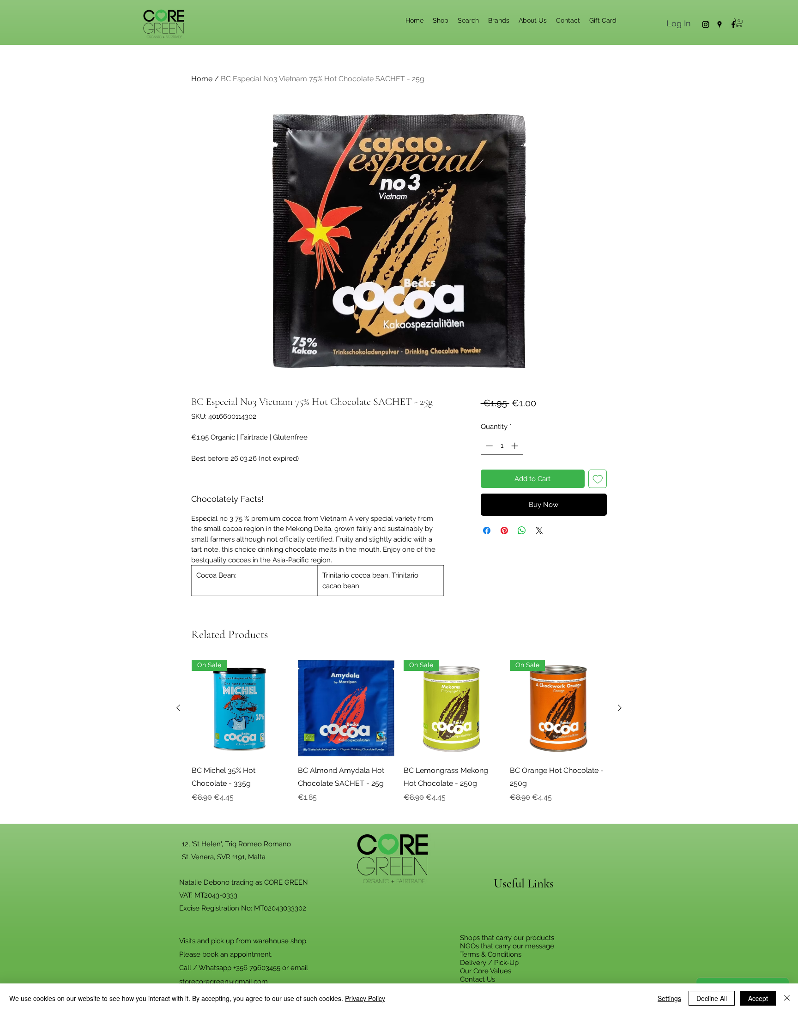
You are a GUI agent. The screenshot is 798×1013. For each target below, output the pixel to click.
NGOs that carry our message (507, 946)
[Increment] (515, 445)
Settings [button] (669, 998)
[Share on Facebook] (486, 530)
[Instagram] (705, 24)
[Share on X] (539, 530)
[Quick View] (346, 708)
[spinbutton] (501, 445)
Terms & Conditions (490, 954)
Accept (758, 998)
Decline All (711, 998)
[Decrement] (488, 445)
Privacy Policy (365, 998)
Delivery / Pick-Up (489, 963)
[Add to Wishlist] (597, 479)
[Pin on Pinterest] (504, 530)
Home (201, 78)
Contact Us (477, 979)
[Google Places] (719, 24)
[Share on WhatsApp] (521, 530)
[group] (399, 737)
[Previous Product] (178, 707)
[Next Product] (619, 707)
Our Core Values (485, 971)
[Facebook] (733, 24)
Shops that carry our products (507, 938)
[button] (739, 22)
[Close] (786, 998)
